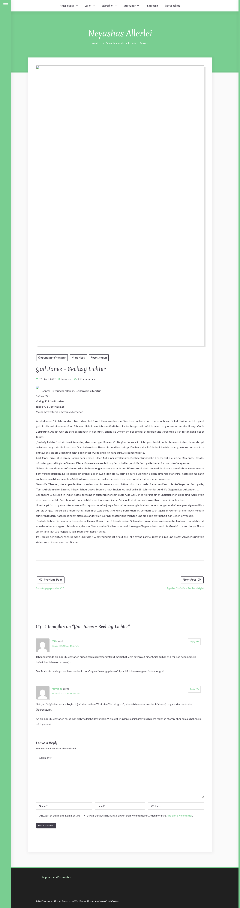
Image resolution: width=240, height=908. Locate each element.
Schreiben (107, 5)
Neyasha (67, 379)
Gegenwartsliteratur (52, 358)
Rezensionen (67, 5)
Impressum (152, 5)
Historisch (78, 358)
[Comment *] (120, 797)
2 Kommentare (87, 379)
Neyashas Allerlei (120, 33)
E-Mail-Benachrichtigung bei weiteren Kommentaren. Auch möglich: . (139, 815)
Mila (54, 641)
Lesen (88, 5)
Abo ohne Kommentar (179, 815)
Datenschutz (172, 5)
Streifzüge (129, 5)
